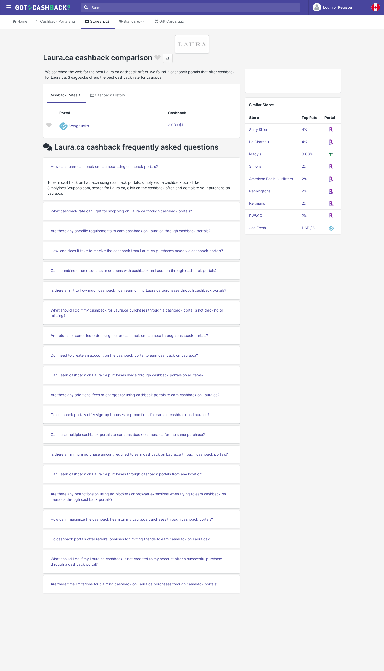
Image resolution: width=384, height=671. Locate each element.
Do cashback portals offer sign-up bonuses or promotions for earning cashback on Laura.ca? (130, 414)
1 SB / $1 (309, 227)
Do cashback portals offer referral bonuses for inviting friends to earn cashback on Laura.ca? (130, 539)
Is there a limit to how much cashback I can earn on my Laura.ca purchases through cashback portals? (138, 290)
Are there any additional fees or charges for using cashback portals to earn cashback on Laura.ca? (135, 395)
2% (304, 166)
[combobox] (189, 7)
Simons (255, 166)
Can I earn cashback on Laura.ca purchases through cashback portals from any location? (127, 474)
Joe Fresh (257, 227)
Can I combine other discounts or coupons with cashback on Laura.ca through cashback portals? (134, 270)
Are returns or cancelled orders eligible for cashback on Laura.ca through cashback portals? (129, 335)
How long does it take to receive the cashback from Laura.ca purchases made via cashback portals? (137, 250)
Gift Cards (171, 21)
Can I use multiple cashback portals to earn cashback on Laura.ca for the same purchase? (128, 434)
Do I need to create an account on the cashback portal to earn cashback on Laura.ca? (124, 355)
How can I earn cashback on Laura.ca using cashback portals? (104, 166)
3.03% (307, 154)
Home (22, 21)
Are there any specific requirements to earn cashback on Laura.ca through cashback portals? (130, 231)
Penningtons (259, 191)
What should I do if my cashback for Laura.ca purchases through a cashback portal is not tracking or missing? (137, 313)
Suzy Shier (258, 129)
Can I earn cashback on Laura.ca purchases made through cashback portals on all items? (127, 375)
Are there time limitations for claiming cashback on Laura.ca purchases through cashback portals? (134, 584)
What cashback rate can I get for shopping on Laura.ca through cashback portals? (121, 211)
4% (304, 129)
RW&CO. (256, 215)
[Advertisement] (293, 81)
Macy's (255, 154)
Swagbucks (79, 126)
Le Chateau (259, 141)
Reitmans (257, 203)
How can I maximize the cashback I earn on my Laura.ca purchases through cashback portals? (132, 519)
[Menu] (8, 7)
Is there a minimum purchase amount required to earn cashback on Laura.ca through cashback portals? (139, 454)
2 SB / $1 (175, 125)
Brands (134, 21)
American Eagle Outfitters (271, 178)
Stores (99, 21)
